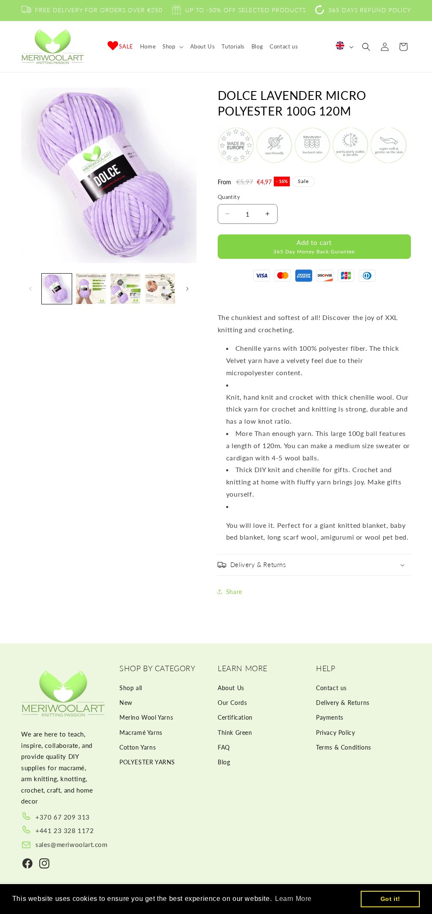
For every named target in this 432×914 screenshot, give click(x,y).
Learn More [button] (293, 898)
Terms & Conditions (343, 747)
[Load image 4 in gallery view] (160, 289)
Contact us (331, 687)
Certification (235, 717)
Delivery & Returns (343, 702)
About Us (231, 687)
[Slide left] (30, 289)
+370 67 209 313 (62, 817)
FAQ (224, 747)
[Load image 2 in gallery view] (91, 289)
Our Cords (232, 702)
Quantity (229, 197)
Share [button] (234, 591)
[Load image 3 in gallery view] (125, 289)
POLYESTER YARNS (147, 762)
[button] (172, 46)
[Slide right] (187, 289)
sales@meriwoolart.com (71, 844)
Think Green (235, 732)
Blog (224, 762)
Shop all (130, 687)
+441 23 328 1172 (64, 830)
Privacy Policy (335, 732)
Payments (329, 717)
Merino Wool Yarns (146, 717)
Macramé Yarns (140, 732)
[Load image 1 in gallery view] (57, 289)
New (125, 702)
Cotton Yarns (137, 747)
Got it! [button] (390, 898)
